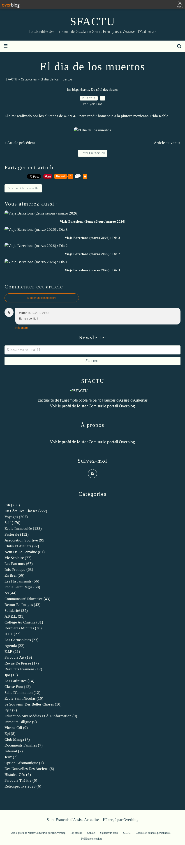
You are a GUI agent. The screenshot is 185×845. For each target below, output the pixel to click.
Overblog (131, 820)
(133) (23, 528)
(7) (17, 739)
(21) (12, 651)
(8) (10, 733)
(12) (18, 687)
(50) (22, 587)
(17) (22, 663)
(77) (18, 558)
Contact (91, 832)
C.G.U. (127, 832)
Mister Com (87, 406)
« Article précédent (20, 143)
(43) (27, 599)
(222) (26, 511)
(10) (24, 698)
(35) (16, 610)
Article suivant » (167, 143)
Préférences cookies (91, 838)
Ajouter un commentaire (41, 297)
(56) (14, 575)
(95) (25, 540)
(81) (25, 552)
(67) (19, 564)
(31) (15, 616)
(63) (19, 569)
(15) (11, 675)
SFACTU (92, 21)
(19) (18, 657)
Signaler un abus (109, 832)
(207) (16, 517)
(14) (19, 681)
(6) (29, 769)
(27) (13, 634)
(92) (22, 546)
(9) (11, 710)
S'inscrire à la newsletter (23, 188)
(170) (13, 523)
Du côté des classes (104, 89)
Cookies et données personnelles (153, 832)
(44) (10, 593)
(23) (22, 640)
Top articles (76, 832)
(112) (17, 534)
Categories (29, 79)
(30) (23, 628)
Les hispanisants (78, 89)
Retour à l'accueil (93, 153)
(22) (15, 646)
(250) (12, 505)
